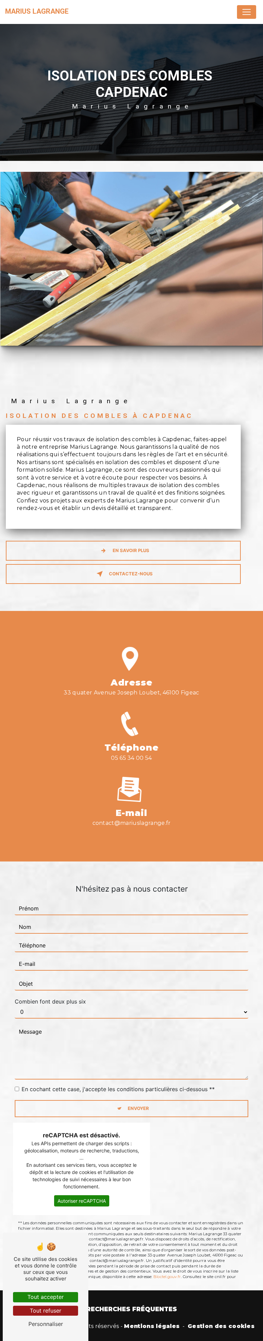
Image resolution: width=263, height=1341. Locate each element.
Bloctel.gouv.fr (167, 1276)
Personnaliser (45, 1323)
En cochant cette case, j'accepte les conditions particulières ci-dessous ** (118, 1089)
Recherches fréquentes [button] (131, 1309)
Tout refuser (45, 1310)
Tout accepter (45, 1296)
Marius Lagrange (36, 11)
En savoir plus (131, 550)
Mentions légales (151, 1326)
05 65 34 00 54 (131, 758)
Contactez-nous (131, 573)
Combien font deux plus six (50, 1001)
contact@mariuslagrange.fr (131, 823)
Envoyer (138, 1108)
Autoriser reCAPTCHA (82, 1201)
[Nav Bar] (246, 12)
